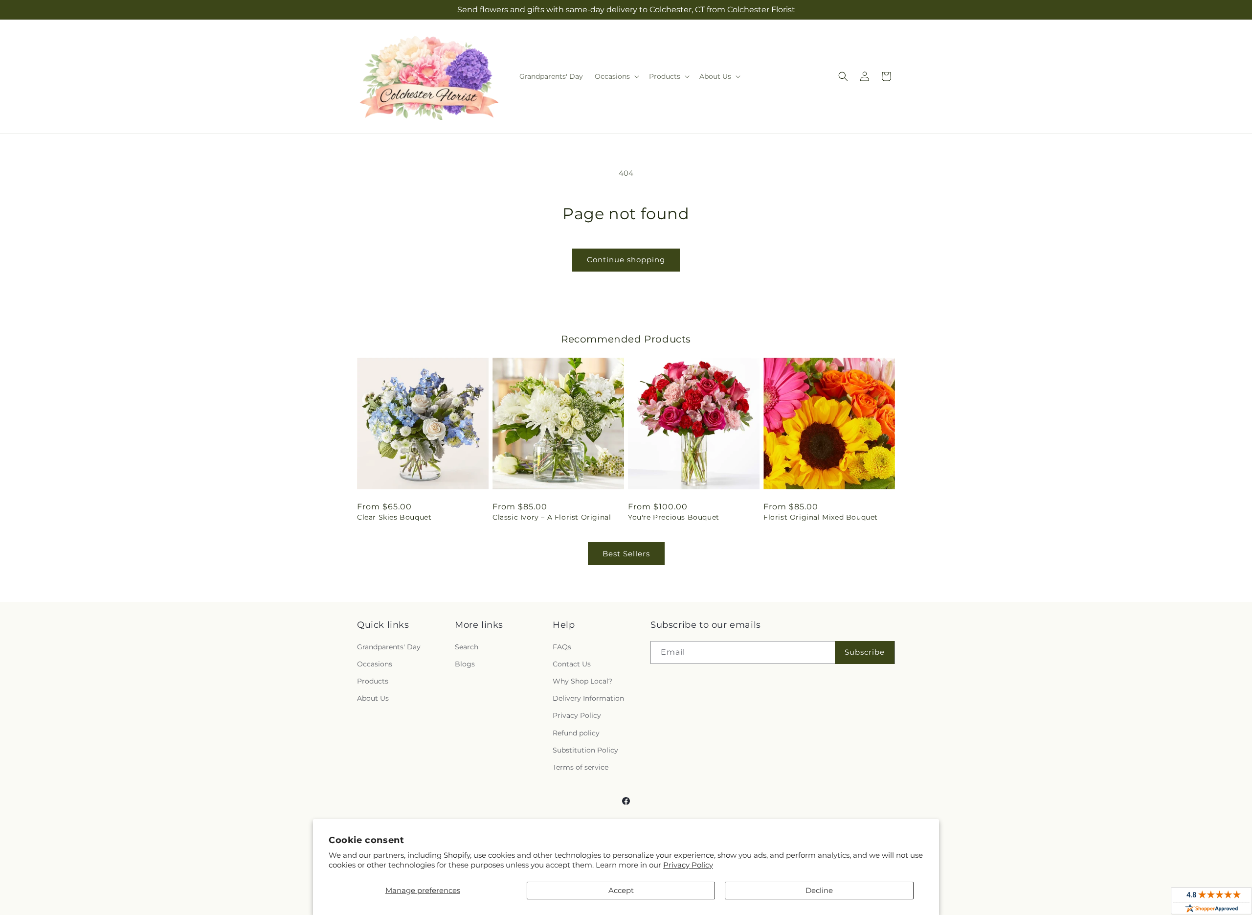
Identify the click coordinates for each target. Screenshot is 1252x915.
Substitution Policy (585, 750)
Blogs (465, 664)
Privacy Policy (688, 864)
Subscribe (865, 652)
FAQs (562, 646)
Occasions (374, 664)
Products (372, 681)
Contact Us (572, 664)
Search (466, 646)
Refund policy (576, 733)
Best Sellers (626, 553)
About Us (373, 698)
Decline (819, 890)
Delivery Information (588, 698)
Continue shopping (626, 259)
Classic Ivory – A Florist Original (551, 517)
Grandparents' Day (389, 646)
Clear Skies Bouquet (394, 517)
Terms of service (580, 767)
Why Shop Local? (582, 681)
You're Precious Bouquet (673, 517)
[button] (616, 76)
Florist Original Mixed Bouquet (820, 517)
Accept (621, 890)
